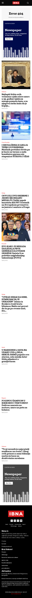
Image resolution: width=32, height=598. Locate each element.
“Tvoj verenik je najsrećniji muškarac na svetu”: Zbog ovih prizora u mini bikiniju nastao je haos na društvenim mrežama (16, 454)
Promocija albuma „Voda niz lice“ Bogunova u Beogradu (15, 574)
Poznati (4, 243)
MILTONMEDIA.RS (16, 593)
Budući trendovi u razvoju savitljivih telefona (15, 578)
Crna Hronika (5, 142)
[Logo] (16, 3)
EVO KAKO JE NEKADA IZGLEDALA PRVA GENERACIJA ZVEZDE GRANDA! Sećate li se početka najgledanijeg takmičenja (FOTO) (14, 252)
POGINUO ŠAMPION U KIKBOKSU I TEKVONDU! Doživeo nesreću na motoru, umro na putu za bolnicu (15, 405)
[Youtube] (21, 521)
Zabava (4, 91)
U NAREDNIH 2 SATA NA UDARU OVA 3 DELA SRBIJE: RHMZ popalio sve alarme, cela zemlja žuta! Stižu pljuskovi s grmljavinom (15, 356)
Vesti (3, 347)
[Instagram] (15, 521)
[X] (18, 521)
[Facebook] (12, 521)
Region (4, 398)
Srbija (3, 193)
